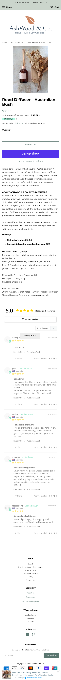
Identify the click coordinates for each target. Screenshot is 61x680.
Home (4, 43)
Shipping (19, 123)
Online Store (30, 615)
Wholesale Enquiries (30, 601)
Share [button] (19, 358)
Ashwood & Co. (38, 664)
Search (30, 564)
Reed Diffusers (17, 43)
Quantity (6, 130)
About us (30, 593)
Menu (9, 7)
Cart (56, 7)
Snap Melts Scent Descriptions (30, 567)
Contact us (30, 597)
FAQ (30, 577)
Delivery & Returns (30, 574)
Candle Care (30, 570)
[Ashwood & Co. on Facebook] (27, 635)
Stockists (30, 622)
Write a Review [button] (31, 319)
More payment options (31, 161)
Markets (30, 618)
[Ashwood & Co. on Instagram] (33, 635)
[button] (50, 358)
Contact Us (30, 580)
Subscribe (51, 655)
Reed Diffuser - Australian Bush (26, 352)
